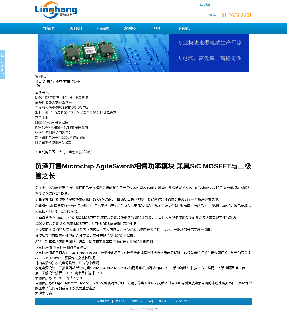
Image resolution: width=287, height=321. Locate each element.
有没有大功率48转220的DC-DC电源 (62, 107)
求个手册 (42, 117)
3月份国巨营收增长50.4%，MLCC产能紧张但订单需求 (76, 112)
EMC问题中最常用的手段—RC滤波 (61, 97)
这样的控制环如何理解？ (53, 132)
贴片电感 (205, 4)
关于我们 (76, 28)
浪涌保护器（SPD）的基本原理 (59, 278)
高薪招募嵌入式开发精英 (53, 102)
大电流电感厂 (182, 301)
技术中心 (137, 301)
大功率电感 (67, 152)
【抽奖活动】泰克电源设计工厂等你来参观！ (68, 263)
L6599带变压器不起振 (51, 122)
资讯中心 (130, 28)
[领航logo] (56, 17)
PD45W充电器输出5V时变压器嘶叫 (61, 127)
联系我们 (184, 28)
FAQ (157, 28)
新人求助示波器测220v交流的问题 (60, 138)
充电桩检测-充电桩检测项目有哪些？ (62, 248)
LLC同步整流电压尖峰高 (53, 143)
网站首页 (49, 28)
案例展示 (42, 76)
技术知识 (85, 152)
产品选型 (103, 28)
